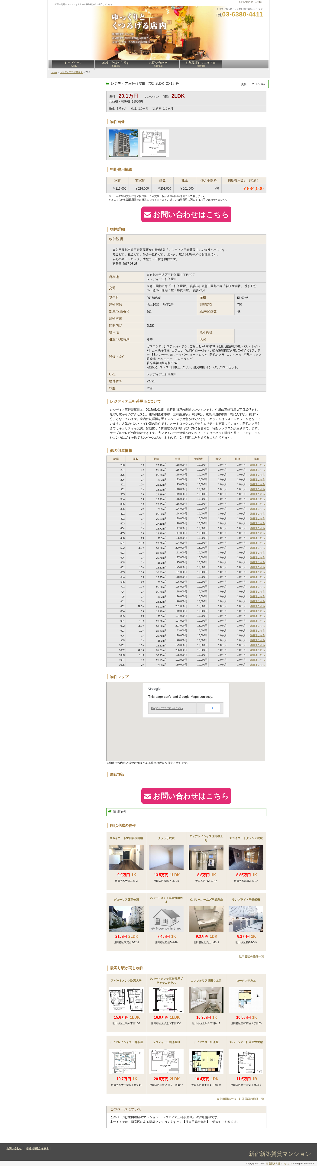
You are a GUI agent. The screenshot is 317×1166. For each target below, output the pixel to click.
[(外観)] (154, 143)
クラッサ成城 (166, 838)
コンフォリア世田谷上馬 (206, 980)
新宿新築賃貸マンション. (279, 1163)
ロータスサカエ (246, 980)
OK (212, 708)
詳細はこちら (257, 464)
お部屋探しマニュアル (201, 64)
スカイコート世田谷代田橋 (126, 838)
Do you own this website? (167, 708)
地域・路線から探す (115, 64)
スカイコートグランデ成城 (246, 838)
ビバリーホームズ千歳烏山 (206, 899)
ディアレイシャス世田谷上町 (206, 838)
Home (54, 72)
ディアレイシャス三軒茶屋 (126, 1042)
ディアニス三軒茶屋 (206, 1042)
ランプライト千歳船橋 (246, 899)
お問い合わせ (158, 64)
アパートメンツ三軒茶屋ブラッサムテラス (166, 980)
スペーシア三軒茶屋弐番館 (246, 1042)
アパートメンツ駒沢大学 (126, 980)
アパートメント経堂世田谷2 (166, 899)
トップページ (73, 64)
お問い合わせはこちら (191, 214)
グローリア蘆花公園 (126, 899)
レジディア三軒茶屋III (71, 72)
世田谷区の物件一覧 (251, 956)
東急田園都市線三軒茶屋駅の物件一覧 (240, 1099)
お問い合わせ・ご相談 (250, 1)
